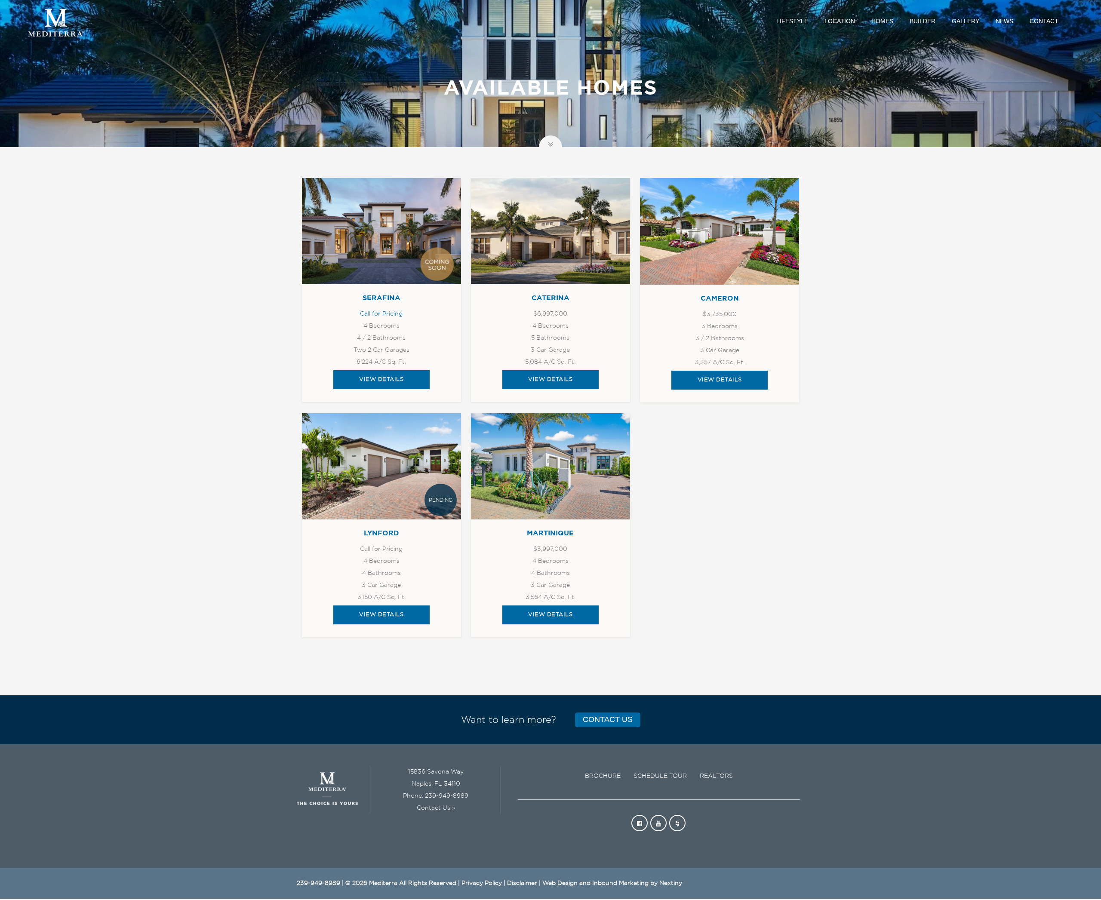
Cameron (720, 298)
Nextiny (670, 883)
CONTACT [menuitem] (1044, 21)
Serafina (381, 298)
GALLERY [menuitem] (965, 21)
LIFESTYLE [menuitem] (792, 21)
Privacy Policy (481, 883)
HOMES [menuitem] (882, 21)
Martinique (550, 533)
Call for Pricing (381, 314)
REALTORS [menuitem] (716, 776)
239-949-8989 (446, 796)
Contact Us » (436, 808)
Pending (440, 500)
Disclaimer (522, 883)
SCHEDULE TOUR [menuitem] (660, 776)
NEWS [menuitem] (1004, 21)
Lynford (381, 533)
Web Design (560, 883)
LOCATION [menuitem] (839, 21)
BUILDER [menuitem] (922, 21)
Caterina (550, 298)
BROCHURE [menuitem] (603, 776)
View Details (381, 379)
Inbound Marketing (620, 883)
